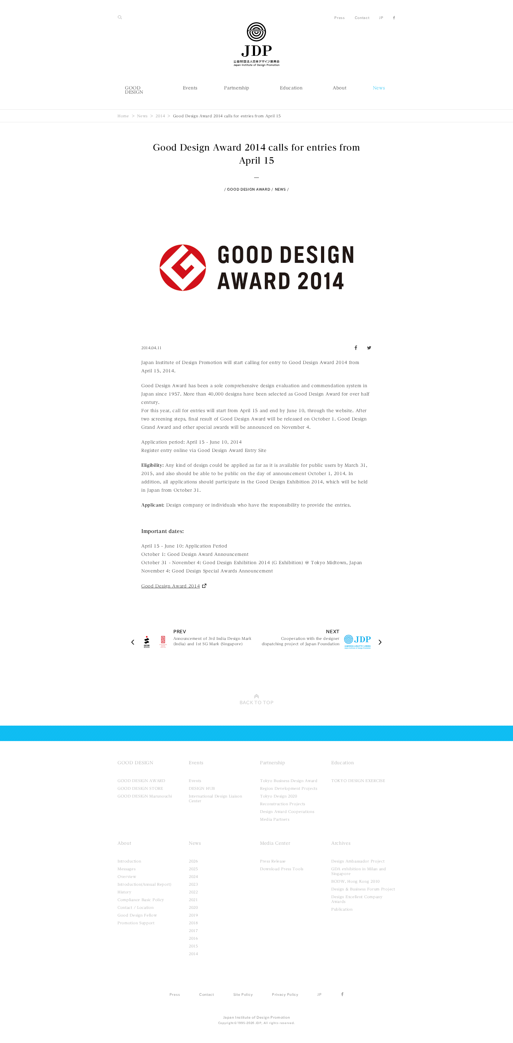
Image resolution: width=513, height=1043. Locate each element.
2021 (193, 899)
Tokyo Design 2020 (278, 796)
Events (190, 88)
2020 (193, 907)
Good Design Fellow (137, 915)
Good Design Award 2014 (170, 586)
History (125, 892)
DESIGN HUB (202, 788)
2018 (193, 923)
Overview (127, 876)
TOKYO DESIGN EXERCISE (358, 780)
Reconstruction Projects (282, 803)
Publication (342, 909)
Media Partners (274, 819)
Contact (362, 17)
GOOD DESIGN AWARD (248, 189)
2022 (193, 892)
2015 (193, 946)
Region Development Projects (288, 788)
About (340, 88)
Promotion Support (136, 923)
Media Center (275, 843)
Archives (341, 843)
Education (291, 88)
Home (123, 116)
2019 (193, 915)
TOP (257, 702)
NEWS (280, 189)
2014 (160, 116)
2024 (193, 876)
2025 (193, 869)
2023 (193, 884)
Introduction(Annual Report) (145, 884)
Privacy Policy (285, 994)
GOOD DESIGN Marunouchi (145, 796)
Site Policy (243, 994)
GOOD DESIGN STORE (140, 788)
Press (339, 17)
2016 (193, 938)
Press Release (273, 861)
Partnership (236, 88)
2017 (193, 930)
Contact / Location (136, 907)
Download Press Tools (281, 869)
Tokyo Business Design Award (289, 780)
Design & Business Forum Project (363, 889)
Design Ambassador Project (358, 861)
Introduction (129, 861)
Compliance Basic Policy (141, 899)
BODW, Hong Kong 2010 (355, 881)
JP (381, 17)
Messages (127, 869)
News (379, 88)
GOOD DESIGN (134, 90)
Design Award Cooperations (287, 811)
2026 (193, 861)
